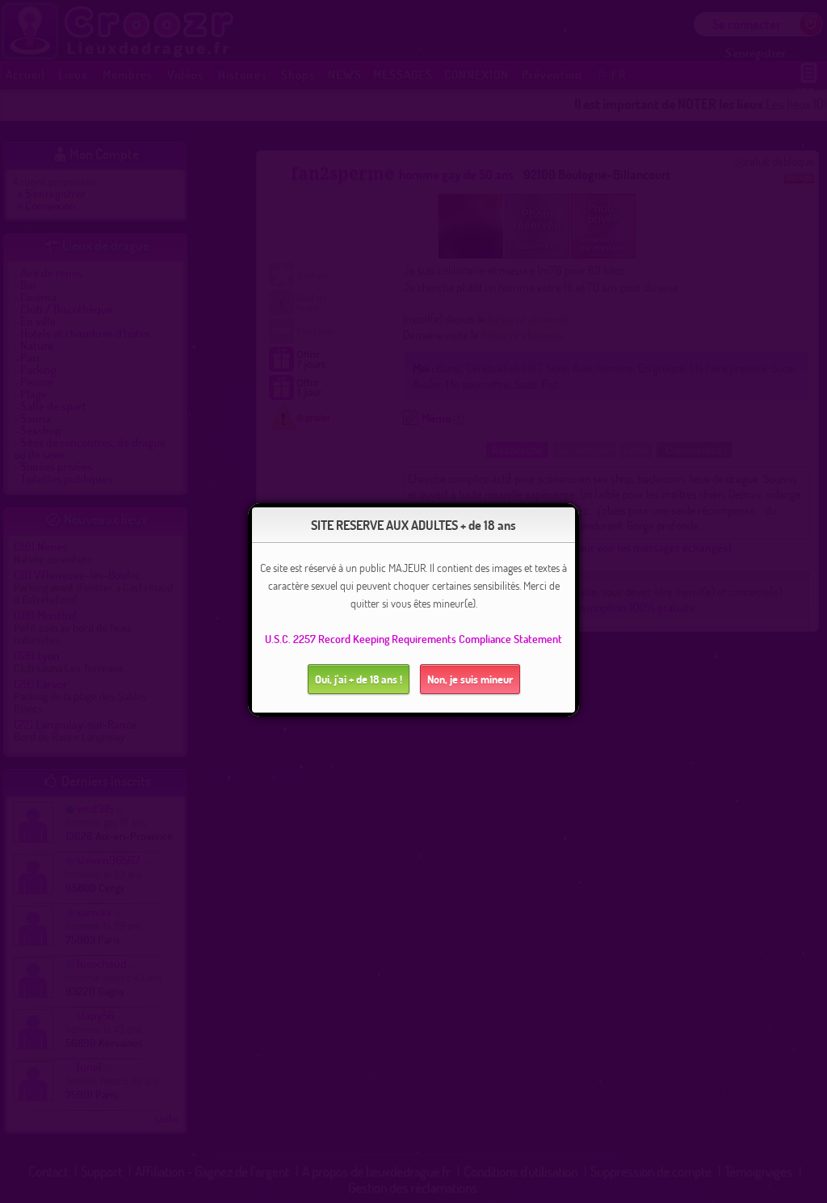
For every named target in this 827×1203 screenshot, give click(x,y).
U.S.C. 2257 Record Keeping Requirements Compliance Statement (413, 638)
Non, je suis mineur (470, 679)
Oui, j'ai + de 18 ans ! (358, 679)
